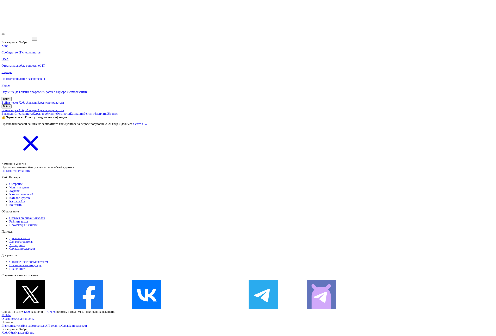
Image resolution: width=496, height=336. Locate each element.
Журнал (112, 113)
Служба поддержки (22, 248)
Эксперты (63, 113)
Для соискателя (19, 238)
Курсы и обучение (45, 113)
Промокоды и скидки (23, 225)
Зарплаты (101, 113)
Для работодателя (21, 241)
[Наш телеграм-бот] (321, 308)
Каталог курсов (19, 197)
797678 (51, 311)
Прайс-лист (17, 268)
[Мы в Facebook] (89, 308)
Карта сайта (17, 201)
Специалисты (24, 113)
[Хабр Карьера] (17, 38)
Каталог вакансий (21, 194)
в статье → (140, 123)
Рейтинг (89, 113)
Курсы (30, 332)
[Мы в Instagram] (205, 308)
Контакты (15, 204)
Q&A (11, 332)
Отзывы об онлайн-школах (27, 218)
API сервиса (17, 245)
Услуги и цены (19, 187)
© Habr (6, 315)
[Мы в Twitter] (31, 308)
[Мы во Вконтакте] (147, 308)
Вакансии (8, 113)
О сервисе (16, 184)
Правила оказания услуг (25, 265)
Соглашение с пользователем (28, 261)
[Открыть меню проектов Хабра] (3, 34)
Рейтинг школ (18, 221)
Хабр (5, 332)
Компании (77, 113)
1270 (27, 311)
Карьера (20, 332)
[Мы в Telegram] (263, 308)
